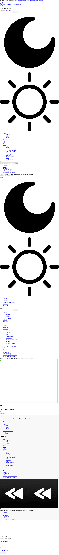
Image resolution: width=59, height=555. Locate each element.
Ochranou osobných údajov (24, 0)
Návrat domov (3, 414)
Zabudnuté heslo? (4, 550)
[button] (1, 2)
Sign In (14, 346)
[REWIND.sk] (10, 4)
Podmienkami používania (38, 0)
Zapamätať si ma (5, 548)
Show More (8, 10)
